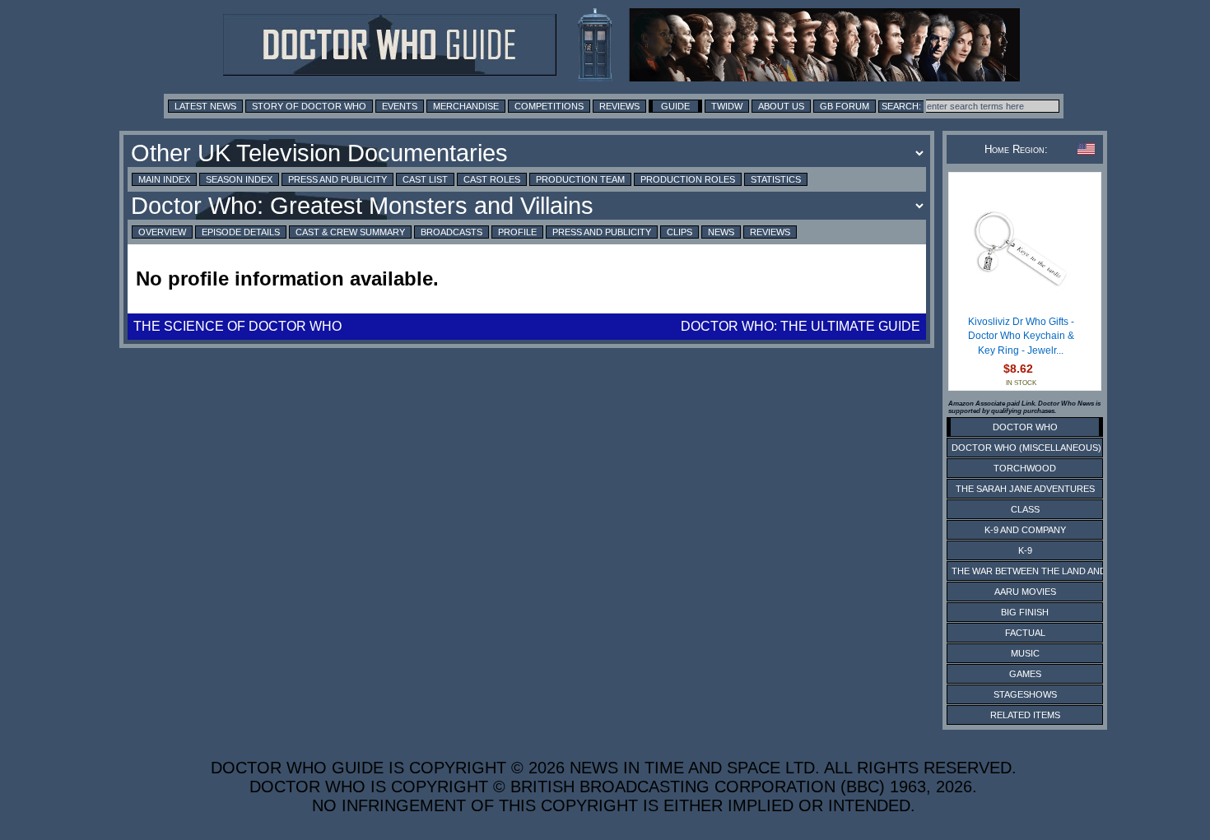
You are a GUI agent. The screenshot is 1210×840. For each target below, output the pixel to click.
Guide (675, 106)
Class (1025, 509)
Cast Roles (491, 179)
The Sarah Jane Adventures (1025, 489)
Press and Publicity (337, 179)
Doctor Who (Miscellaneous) (1026, 447)
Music (1025, 653)
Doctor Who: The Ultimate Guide (800, 326)
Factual (1025, 633)
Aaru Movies (1025, 591)
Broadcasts (451, 232)
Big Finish (1025, 612)
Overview (162, 232)
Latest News (205, 106)
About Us (781, 106)
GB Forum (844, 106)
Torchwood (1025, 468)
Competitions (549, 106)
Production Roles (687, 179)
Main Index (164, 179)
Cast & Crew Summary (350, 232)
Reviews (619, 106)
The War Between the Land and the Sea (1049, 571)
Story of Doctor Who (309, 106)
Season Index (239, 179)
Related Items (1025, 715)
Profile (517, 232)
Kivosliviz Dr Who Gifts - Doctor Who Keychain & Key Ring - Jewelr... (1021, 336)
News (721, 232)
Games (1025, 674)
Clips (679, 232)
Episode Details (241, 232)
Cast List (425, 179)
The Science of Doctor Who (237, 326)
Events (399, 106)
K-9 (1025, 550)
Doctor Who (1025, 427)
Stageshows (1025, 694)
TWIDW (726, 106)
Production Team (580, 179)
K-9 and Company (1025, 530)
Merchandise (466, 106)
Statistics (776, 179)
